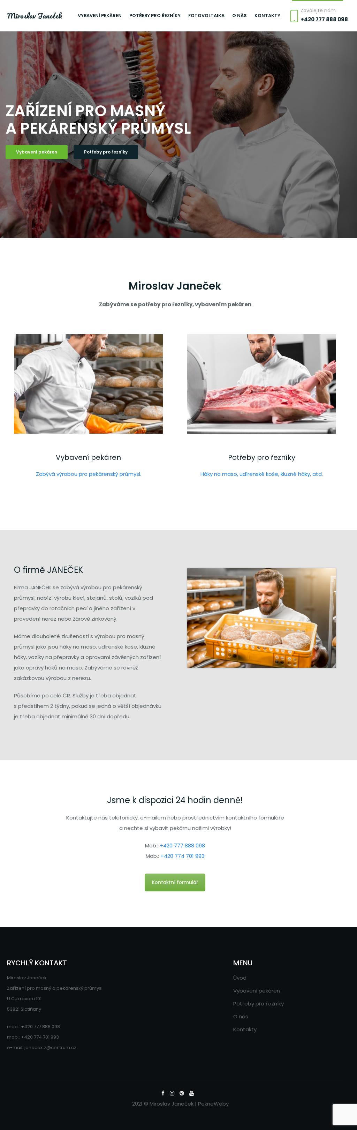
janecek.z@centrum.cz (50, 1047)
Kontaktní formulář (175, 882)
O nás (239, 15)
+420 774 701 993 (182, 856)
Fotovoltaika (206, 15)
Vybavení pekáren (100, 15)
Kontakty (267, 15)
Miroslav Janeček (34, 15)
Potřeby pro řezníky (155, 15)
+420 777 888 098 (324, 19)
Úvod (239, 977)
